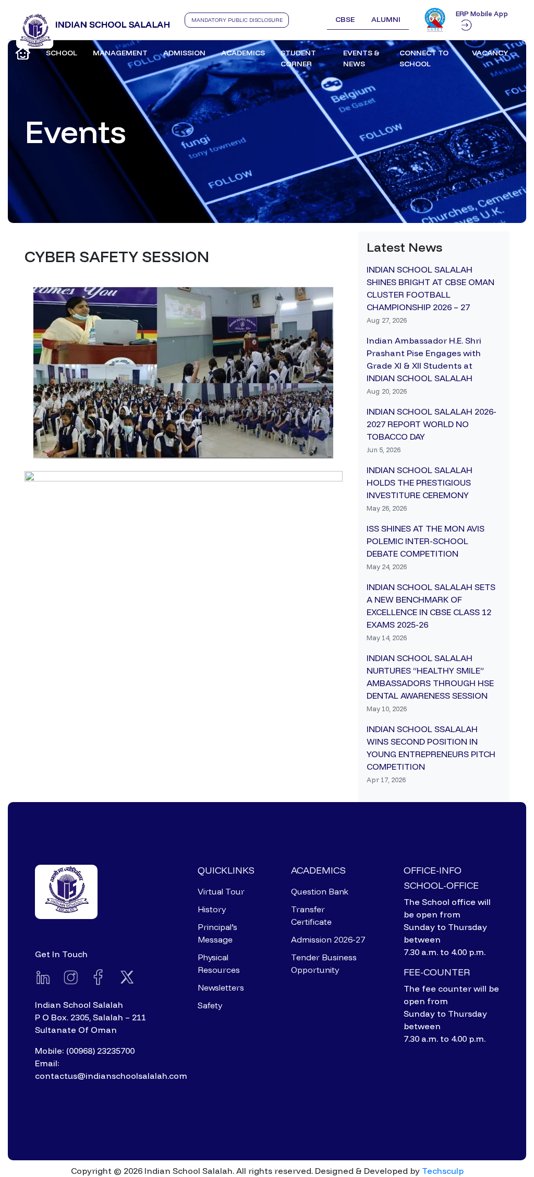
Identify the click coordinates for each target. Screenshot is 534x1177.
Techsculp (443, 1171)
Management (120, 52)
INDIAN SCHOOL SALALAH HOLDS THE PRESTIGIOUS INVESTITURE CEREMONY (419, 482)
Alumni (385, 19)
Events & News (361, 58)
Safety (210, 1005)
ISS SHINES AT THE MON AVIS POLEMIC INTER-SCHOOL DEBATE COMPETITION (425, 541)
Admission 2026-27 (328, 939)
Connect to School (423, 58)
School (61, 52)
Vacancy (490, 52)
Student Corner (298, 58)
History (212, 909)
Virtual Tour (221, 891)
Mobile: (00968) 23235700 (85, 1050)
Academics (243, 52)
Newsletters (221, 987)
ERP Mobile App (482, 13)
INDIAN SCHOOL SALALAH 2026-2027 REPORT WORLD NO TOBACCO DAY (431, 424)
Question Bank (319, 891)
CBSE (345, 19)
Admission (184, 52)
